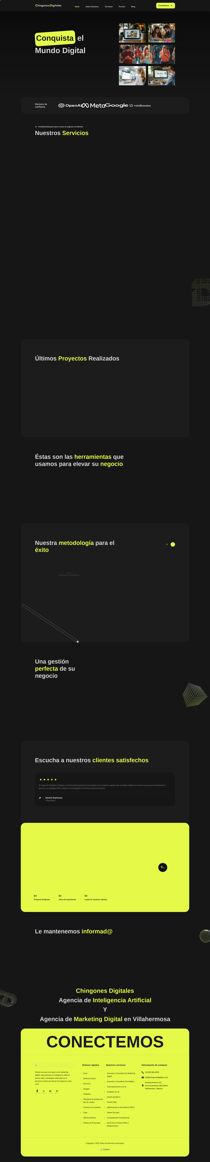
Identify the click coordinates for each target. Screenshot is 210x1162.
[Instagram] (57, 1090)
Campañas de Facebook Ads (118, 1118)
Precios (122, 7)
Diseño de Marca (113, 1097)
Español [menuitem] (106, 1149)
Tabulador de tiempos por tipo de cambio (93, 1100)
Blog (133, 7)
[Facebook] (37, 1090)
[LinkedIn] (50, 1090)
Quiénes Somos (89, 1078)
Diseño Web (112, 1102)
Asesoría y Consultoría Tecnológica (120, 1081)
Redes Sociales (113, 1113)
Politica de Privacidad (91, 1123)
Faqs (85, 1113)
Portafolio (87, 1094)
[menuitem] (105, 1149)
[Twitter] (43, 1090)
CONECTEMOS (105, 1041)
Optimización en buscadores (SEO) (120, 1107)
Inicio (77, 7)
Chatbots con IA (113, 1092)
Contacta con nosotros (92, 1107)
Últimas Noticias (89, 1118)
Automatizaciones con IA (116, 1087)
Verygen (86, 1089)
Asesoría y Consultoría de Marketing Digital (121, 1074)
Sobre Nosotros (92, 7)
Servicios (109, 7)
